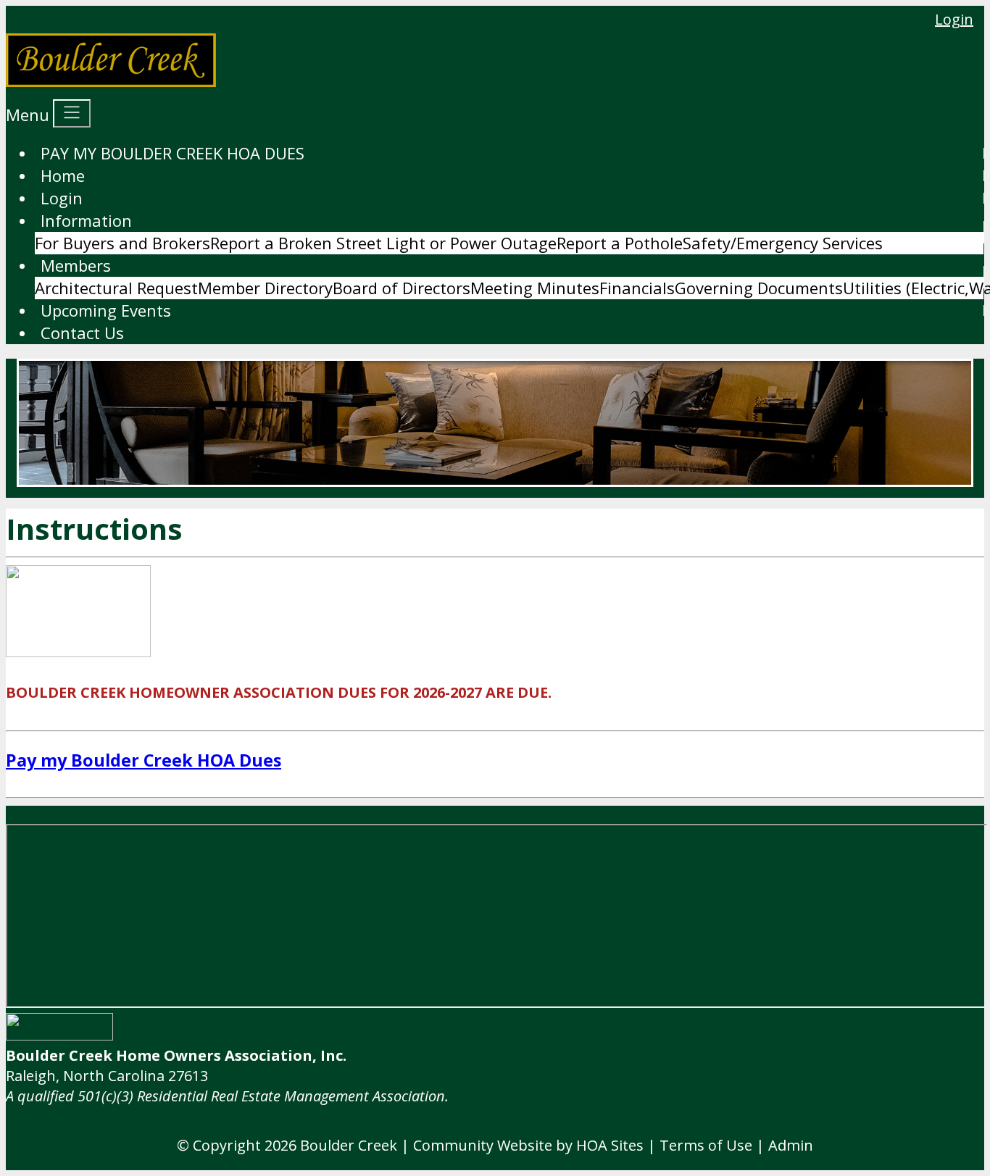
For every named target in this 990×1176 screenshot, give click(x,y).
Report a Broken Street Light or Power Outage (383, 243)
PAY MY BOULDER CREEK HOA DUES (172, 153)
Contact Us (82, 332)
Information (86, 220)
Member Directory (265, 288)
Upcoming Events (106, 310)
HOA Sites (610, 1145)
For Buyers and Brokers (122, 243)
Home (63, 175)
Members (76, 265)
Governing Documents (759, 288)
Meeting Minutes (534, 288)
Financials (637, 288)
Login (954, 19)
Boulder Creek (348, 1145)
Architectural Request (116, 288)
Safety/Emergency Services (783, 243)
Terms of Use (706, 1145)
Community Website (482, 1145)
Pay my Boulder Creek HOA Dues (143, 760)
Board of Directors (401, 288)
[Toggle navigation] (72, 113)
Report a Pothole (620, 243)
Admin (790, 1145)
